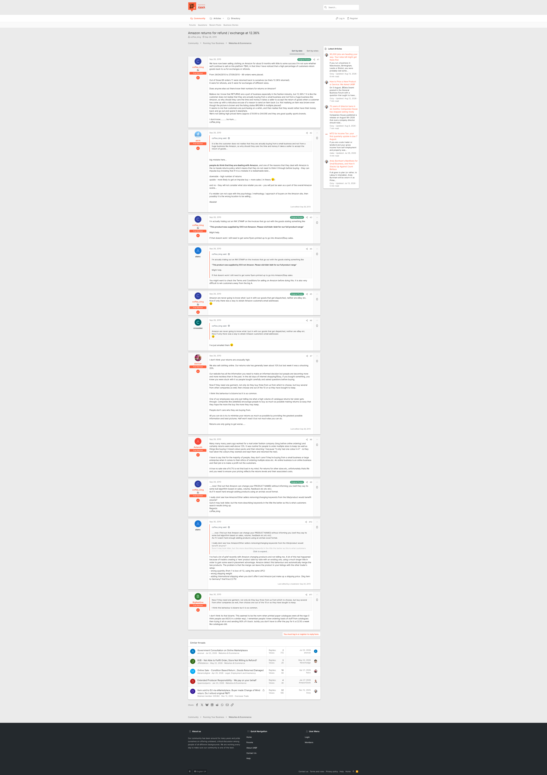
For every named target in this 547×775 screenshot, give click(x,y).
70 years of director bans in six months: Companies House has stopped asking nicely (344, 109)
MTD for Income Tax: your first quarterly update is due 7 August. (343, 136)
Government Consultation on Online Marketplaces (222, 650)
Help (248, 758)
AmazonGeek (305, 682)
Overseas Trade (242, 696)
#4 (311, 249)
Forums (249, 742)
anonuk (200, 653)
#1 (318, 59)
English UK (201, 771)
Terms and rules (317, 771)
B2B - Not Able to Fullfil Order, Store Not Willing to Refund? (227, 660)
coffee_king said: (219, 138)
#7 (311, 356)
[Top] (353, 771)
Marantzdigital (203, 673)
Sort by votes (312, 51)
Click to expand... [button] (261, 551)
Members (309, 742)
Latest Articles (335, 48)
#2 (311, 133)
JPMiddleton (203, 663)
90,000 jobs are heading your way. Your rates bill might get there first (343, 57)
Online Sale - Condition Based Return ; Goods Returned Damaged (230, 670)
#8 (311, 439)
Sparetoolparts (204, 683)
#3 (311, 217)
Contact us (251, 753)
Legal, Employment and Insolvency (240, 673)
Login (307, 737)
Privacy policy (332, 771)
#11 (310, 594)
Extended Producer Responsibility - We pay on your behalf (226, 680)
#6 (311, 320)
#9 (311, 482)
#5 (311, 294)
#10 (310, 522)
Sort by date (297, 51)
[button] (223, 18)
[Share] (314, 59)
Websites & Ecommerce (229, 653)
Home (249, 737)
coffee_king (195, 37)
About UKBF (251, 748)
